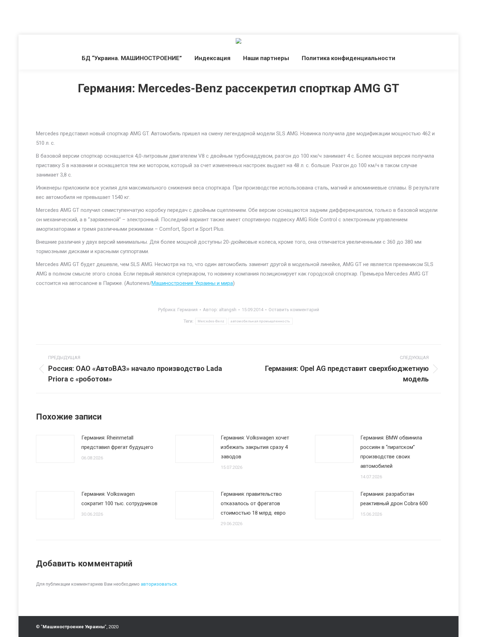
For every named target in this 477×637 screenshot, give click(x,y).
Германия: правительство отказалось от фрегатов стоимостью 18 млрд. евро (253, 503)
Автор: (219, 309)
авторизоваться (159, 584)
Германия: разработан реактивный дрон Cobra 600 (394, 499)
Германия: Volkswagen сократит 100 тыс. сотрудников (119, 499)
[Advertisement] (127, 15)
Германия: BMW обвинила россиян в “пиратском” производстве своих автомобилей (391, 452)
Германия (187, 309)
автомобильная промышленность (260, 321)
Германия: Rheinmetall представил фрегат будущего (117, 442)
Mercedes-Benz (211, 321)
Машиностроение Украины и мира (192, 283)
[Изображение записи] (55, 449)
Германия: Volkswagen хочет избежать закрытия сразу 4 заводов (255, 447)
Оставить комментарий (294, 309)
